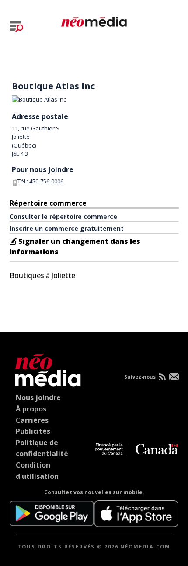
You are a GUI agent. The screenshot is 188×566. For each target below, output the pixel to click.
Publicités (33, 431)
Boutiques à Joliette (42, 275)
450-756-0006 (46, 181)
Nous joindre (38, 397)
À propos (31, 409)
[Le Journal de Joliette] (46, 368)
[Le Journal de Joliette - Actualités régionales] (94, 20)
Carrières (32, 420)
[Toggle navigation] (17, 27)
